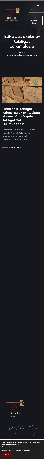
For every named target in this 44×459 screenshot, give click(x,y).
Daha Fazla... (16, 147)
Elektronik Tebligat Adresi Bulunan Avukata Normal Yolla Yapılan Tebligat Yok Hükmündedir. (21, 116)
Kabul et (7, 455)
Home (20, 52)
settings (27, 450)
